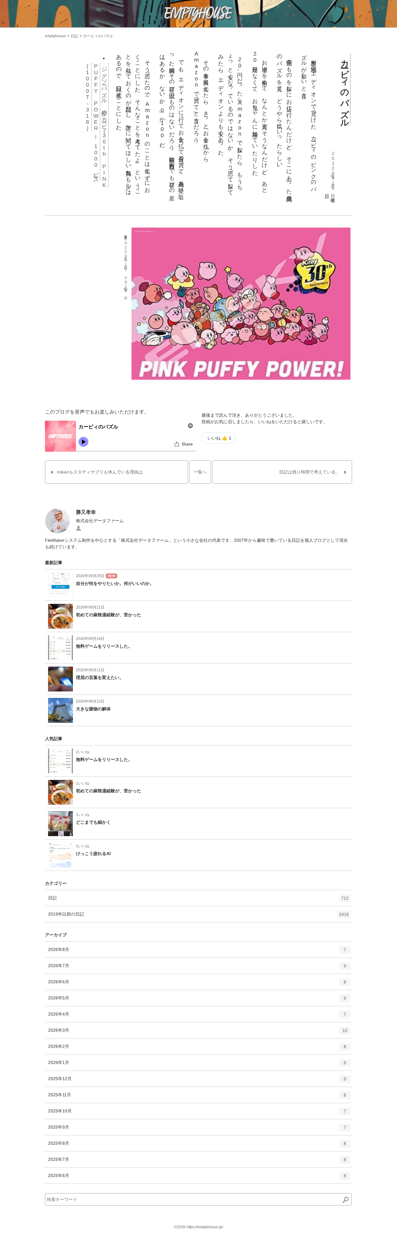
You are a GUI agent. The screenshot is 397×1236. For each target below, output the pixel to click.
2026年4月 (197, 1016)
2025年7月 (197, 1162)
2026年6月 (197, 984)
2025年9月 (197, 1129)
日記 (74, 36)
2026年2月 (197, 1049)
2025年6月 (197, 1178)
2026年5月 (197, 1000)
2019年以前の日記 (198, 916)
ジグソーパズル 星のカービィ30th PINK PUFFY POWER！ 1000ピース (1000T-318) (95, 125)
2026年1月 (197, 1065)
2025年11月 (197, 1097)
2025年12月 (197, 1081)
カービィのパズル (98, 36)
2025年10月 (197, 1113)
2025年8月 (197, 1145)
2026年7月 (197, 968)
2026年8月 (197, 952)
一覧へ (200, 471)
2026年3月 (197, 1032)
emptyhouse (55, 36)
